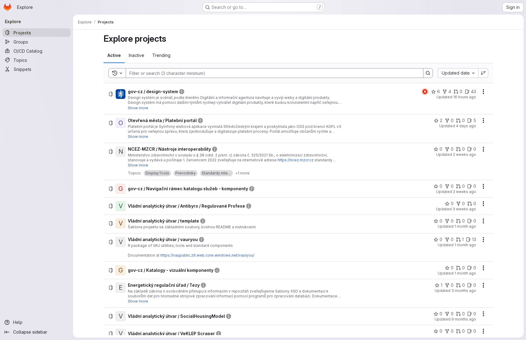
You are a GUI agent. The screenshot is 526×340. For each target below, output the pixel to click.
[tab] (114, 55)
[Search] (428, 73)
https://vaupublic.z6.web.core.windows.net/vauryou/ (207, 255)
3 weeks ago (464, 209)
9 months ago (463, 319)
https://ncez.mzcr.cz (296, 160)
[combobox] (458, 73)
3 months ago (463, 290)
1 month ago (465, 226)
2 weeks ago (464, 154)
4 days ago (466, 126)
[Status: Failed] (425, 91)
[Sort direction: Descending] (483, 73)
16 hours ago (464, 97)
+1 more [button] (242, 173)
